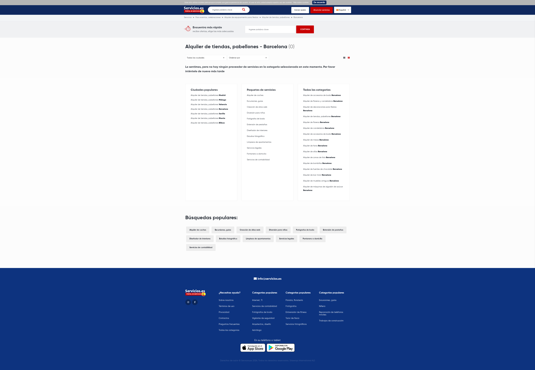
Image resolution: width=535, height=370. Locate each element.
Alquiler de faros (315, 146)
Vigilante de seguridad (263, 318)
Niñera (322, 306)
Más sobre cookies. (301, 2)
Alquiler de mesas (316, 140)
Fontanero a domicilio (256, 154)
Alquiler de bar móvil (317, 175)
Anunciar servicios (321, 10)
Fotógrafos (291, 306)
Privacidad (224, 312)
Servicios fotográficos (296, 324)
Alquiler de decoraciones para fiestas (319, 109)
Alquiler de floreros (316, 122)
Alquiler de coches (255, 95)
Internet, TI (257, 300)
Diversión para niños (256, 113)
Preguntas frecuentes (229, 324)
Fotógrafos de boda (256, 119)
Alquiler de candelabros (318, 128)
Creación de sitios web (257, 107)
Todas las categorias (229, 330)
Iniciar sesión (300, 10)
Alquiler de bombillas (317, 163)
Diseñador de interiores (257, 130)
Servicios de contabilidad (258, 160)
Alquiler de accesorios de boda (322, 95)
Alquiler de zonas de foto (319, 157)
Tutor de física (292, 318)
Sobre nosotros (226, 300)
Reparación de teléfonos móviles (331, 313)
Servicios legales (254, 148)
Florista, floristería (294, 300)
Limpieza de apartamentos (259, 142)
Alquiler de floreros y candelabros (323, 101)
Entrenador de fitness (296, 312)
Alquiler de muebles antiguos (321, 181)
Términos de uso (226, 306)
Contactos (224, 318)
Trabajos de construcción (331, 321)
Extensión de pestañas (257, 125)
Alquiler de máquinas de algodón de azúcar (323, 188)
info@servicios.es (269, 278)
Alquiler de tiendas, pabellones (208, 95)
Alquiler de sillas (315, 152)
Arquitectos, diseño (261, 324)
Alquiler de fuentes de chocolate (322, 169)
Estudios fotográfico (255, 136)
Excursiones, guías (255, 101)
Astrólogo (257, 330)
